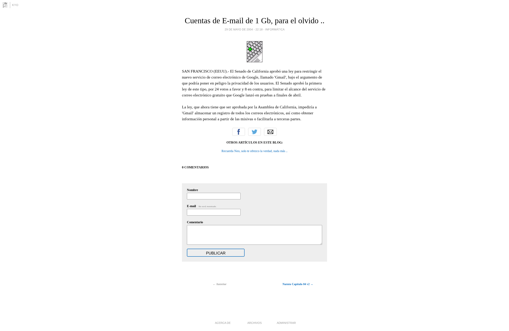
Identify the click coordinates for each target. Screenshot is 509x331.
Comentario (195, 222)
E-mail (202, 206)
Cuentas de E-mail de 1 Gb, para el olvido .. (254, 20)
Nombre (192, 190)
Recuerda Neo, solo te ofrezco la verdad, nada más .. (254, 151)
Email (270, 132)
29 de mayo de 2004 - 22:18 (244, 29)
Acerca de (223, 322)
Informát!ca (275, 29)
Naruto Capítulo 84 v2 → (298, 284)
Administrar (286, 322)
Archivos (254, 322)
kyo (15, 5)
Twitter (254, 132)
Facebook (238, 132)
